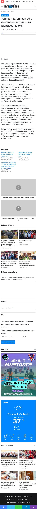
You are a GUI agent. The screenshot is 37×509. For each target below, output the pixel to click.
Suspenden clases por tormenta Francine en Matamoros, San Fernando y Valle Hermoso (9, 243)
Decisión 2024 (26, 499)
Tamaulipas (18, 499)
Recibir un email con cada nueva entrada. (15, 337)
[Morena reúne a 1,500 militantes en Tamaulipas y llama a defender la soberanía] (9, 454)
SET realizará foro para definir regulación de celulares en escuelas (8, 484)
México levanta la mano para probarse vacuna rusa (25, 154)
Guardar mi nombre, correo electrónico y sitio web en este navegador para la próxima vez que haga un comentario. (17, 324)
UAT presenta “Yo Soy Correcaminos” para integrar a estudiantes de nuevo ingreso (27, 463)
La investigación (11, 502)
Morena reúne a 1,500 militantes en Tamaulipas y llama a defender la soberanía (9, 463)
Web (2, 314)
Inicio (8, 499)
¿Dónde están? (21, 502)
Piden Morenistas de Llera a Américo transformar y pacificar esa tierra (9, 263)
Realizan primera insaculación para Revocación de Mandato (27, 263)
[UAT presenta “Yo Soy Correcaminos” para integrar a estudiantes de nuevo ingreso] (27, 454)
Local (12, 499)
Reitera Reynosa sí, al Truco (25, 241)
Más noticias (10, 11)
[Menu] (2, 7)
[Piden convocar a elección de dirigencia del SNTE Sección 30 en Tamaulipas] (27, 475)
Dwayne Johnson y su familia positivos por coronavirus (7, 154)
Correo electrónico (7, 308)
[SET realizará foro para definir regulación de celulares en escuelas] (9, 475)
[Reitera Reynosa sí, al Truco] (27, 234)
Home (4, 11)
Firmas (28, 502)
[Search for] (35, 7)
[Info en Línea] (11, 6)
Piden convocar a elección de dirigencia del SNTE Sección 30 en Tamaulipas (27, 484)
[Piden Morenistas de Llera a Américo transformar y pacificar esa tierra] (9, 255)
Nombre (4, 301)
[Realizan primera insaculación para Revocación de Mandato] (27, 255)
